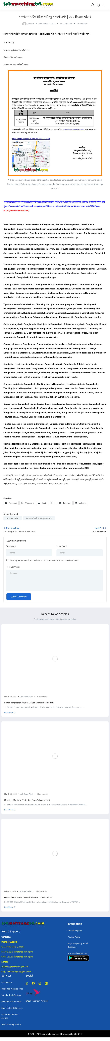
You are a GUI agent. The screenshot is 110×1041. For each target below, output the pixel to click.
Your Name (11, 546)
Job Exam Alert (66, 23)
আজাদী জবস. (48, 483)
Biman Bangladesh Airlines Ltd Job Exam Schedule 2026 (29, 702)
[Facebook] (33, 983)
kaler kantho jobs (30, 456)
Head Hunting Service (11, 1024)
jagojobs (87, 452)
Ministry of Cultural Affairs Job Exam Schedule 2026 (27, 800)
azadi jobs (71, 456)
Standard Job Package (11, 995)
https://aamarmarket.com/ (16, 210)
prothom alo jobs (11, 456)
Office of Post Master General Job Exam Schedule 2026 (28, 897)
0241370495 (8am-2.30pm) (12, 946)
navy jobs (33, 468)
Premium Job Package (11, 1001)
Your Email (62, 546)
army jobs (8, 468)
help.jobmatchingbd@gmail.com (16, 971)
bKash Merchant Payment (37, 1000)
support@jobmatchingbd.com (14, 966)
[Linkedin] (46, 983)
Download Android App (77, 953)
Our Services (6, 982)
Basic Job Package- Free (12, 988)
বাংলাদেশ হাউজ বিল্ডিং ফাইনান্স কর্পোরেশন (39, 518)
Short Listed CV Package (12, 1008)
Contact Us (6, 936)
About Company (74, 930)
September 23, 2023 (47, 23)
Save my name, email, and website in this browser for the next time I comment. (44, 560)
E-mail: (4, 961)
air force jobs (21, 468)
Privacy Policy (73, 937)
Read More (8, 712)
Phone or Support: (9, 941)
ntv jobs (98, 452)
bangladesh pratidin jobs (52, 456)
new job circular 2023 (78, 468)
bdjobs (79, 452)
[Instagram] (40, 983)
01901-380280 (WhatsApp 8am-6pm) (17, 956)
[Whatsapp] (27, 983)
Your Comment (12, 566)
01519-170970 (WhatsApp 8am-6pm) (17, 951)
